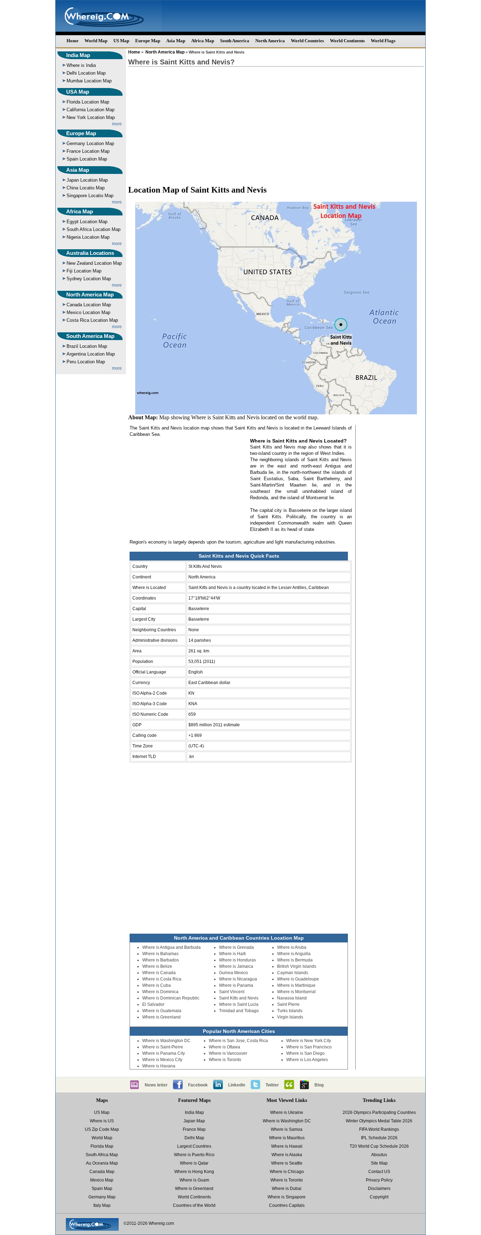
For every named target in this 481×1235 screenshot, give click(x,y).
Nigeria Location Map (88, 237)
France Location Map (88, 151)
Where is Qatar (194, 1163)
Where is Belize (157, 966)
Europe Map (147, 40)
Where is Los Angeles (307, 1059)
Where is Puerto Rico (194, 1154)
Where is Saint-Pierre (162, 1047)
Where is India (81, 65)
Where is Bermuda (295, 960)
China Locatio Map (86, 187)
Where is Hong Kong (194, 1171)
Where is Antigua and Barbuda (171, 947)
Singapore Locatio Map (90, 195)
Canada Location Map (89, 304)
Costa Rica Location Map (92, 320)
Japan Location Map (87, 180)
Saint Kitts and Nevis (238, 998)
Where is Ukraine (286, 1112)
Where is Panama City (163, 1053)
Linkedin (236, 1085)
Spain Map (102, 1188)
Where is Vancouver (228, 1053)
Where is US (102, 1120)
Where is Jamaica (236, 966)
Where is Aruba (291, 947)
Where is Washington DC (166, 1040)
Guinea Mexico (233, 972)
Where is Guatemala (161, 1010)
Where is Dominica (160, 991)
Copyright (379, 1197)
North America (270, 40)
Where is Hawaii (286, 1146)
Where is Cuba (156, 985)
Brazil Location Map (87, 346)
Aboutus (379, 1154)
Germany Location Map (90, 143)
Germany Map (101, 1197)
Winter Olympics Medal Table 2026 (379, 1120)
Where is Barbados (160, 960)
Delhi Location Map (86, 73)
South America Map (90, 336)
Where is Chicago (287, 1171)
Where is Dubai (286, 1188)
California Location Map (90, 109)
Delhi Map (194, 1137)
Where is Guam (194, 1180)
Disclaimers (379, 1188)
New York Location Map (91, 117)
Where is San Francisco (309, 1047)
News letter (156, 1085)
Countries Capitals (287, 1205)
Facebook (198, 1085)
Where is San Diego (305, 1053)
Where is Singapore (287, 1197)
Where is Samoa (286, 1129)
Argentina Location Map (91, 354)
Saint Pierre (288, 1004)
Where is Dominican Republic (170, 998)
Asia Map (175, 40)
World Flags (383, 40)
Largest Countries (194, 1146)
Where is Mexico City (162, 1059)
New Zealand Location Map (94, 263)
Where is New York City (308, 1040)
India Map (78, 55)
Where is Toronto (225, 1059)
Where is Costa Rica (161, 979)
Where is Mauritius (287, 1137)
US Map (121, 40)
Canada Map (101, 1171)
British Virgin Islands (296, 966)
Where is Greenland (161, 1017)
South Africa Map (102, 1154)
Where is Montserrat (296, 991)
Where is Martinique (296, 985)
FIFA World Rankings (379, 1129)
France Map (194, 1129)
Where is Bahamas (160, 953)
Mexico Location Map (88, 312)
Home (73, 40)
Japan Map (194, 1120)
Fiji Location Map (84, 271)
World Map (96, 40)
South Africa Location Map (93, 229)
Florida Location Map (88, 102)
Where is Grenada (236, 947)
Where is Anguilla (294, 953)
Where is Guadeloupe (298, 979)
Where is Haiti (232, 953)
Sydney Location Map (89, 278)
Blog (319, 1085)
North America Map (90, 294)
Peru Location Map (86, 361)
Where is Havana (158, 1066)
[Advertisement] (276, 122)
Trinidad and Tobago (239, 1010)
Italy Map (102, 1205)
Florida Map (101, 1146)
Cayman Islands (292, 972)
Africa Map (202, 40)
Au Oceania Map (102, 1163)
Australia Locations (90, 253)
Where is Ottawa (224, 1047)
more (117, 123)
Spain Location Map (87, 159)
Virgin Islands (290, 1017)
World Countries (307, 40)
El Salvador (153, 1004)
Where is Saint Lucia (238, 1004)
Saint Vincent (231, 991)
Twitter (272, 1085)
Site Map (379, 1163)
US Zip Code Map (102, 1129)
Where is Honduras (237, 960)
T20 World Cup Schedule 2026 (379, 1146)
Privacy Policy (379, 1180)
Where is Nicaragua (238, 979)
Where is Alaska (286, 1154)
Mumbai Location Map (89, 80)
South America (234, 40)
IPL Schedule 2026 (379, 1137)
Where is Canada (159, 972)
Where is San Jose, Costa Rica (238, 1040)
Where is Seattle (286, 1163)
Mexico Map (101, 1180)
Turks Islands (289, 1010)
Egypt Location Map (87, 221)
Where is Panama (236, 985)
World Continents (347, 40)
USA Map (77, 92)
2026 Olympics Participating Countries (379, 1112)
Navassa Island (292, 998)
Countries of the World (194, 1205)
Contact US (379, 1171)
